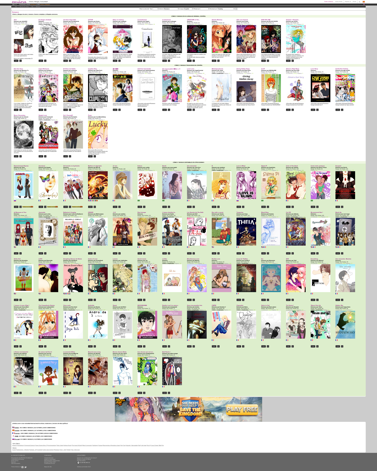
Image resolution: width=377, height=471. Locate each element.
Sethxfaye (95, 445)
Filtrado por (197, 9)
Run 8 (148, 445)
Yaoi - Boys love (75, 449)
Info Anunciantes (15, 463)
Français (17, 433)
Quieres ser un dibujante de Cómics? (87, 458)
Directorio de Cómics (24, 6)
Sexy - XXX (63, 449)
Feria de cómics (81, 460)
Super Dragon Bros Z (41, 445)
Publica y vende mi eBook (84, 459)
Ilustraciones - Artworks (23, 449)
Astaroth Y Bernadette (132, 445)
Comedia (39, 449)
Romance (38, 6)
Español (16, 430)
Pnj (163, 445)
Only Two (122, 445)
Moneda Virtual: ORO (50, 462)
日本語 (16, 436)
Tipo (151, 9)
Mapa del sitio (48, 466)
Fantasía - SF (33, 449)
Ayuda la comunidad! (49, 459)
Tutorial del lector (48, 458)
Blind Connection (87, 445)
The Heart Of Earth (77, 445)
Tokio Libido (60, 445)
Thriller (68, 449)
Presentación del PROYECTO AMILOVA (21, 458)
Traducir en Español (27, 206)
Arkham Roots (67, 445)
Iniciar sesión (338, 1)
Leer (16, 60)
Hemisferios (20, 445)
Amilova (14, 445)
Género (161, 9)
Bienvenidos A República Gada (111, 445)
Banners (13, 462)
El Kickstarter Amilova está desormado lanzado (32, 4)
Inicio (16, 6)
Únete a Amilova (328, 1)
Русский (17, 439)
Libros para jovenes (48, 449)
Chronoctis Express (29, 445)
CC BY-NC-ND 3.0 (85, 462)
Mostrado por (213, 9)
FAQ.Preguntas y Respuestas (52, 460)
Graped (100, 445)
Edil (139, 445)
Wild (160, 445)
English (16, 427)
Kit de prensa (14, 460)
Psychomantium (51, 445)
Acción (14, 449)
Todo (32, 6)
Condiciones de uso (49, 463)
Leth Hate (143, 445)
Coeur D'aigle (155, 445)
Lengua (181, 9)
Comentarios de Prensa (17, 459)
